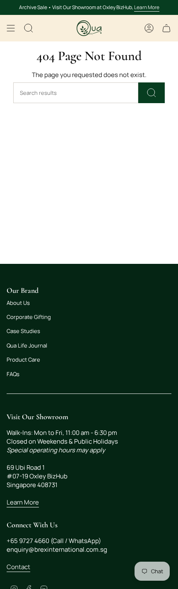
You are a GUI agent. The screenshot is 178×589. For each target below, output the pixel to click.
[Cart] (166, 28)
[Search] (151, 92)
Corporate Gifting (29, 317)
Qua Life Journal (27, 345)
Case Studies (23, 331)
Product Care (23, 359)
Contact (18, 566)
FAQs (13, 374)
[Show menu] (10, 28)
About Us (18, 303)
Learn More (146, 7)
